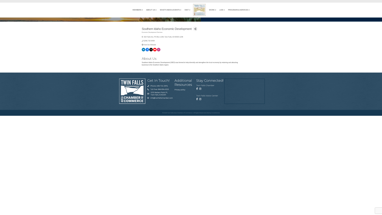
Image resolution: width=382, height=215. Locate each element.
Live (221, 10)
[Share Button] (195, 29)
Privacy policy (179, 90)
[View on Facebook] (147, 51)
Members (137, 10)
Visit (187, 10)
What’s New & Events (170, 10)
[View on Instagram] (158, 51)
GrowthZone (215, 113)
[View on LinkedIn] (143, 51)
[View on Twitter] (151, 51)
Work (212, 10)
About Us (150, 10)
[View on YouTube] (155, 51)
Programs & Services (238, 10)
